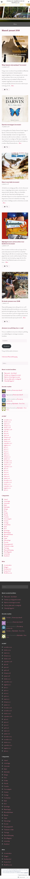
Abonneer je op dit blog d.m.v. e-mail (12, 328)
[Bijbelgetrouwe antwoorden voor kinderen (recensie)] (7, 266)
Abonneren (6, 346)
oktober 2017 (7, 441)
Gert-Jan (8, 390)
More (12, 86)
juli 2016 (6, 468)
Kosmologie (7, 530)
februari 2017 (7, 457)
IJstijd (5, 527)
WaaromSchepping (8, 550)
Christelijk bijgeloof (9, 381)
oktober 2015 (7, 484)
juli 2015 (6, 490)
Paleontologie (7, 540)
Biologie (6, 509)
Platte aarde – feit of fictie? (10, 373)
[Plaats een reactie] (5, 207)
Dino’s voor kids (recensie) (10, 182)
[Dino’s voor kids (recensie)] (7, 207)
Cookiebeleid (26, 872)
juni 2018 (6, 433)
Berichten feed (7, 569)
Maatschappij (7, 532)
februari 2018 (7, 437)
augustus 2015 (7, 488)
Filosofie (6, 515)
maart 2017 (6, 455)
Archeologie (7, 501)
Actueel (6, 499)
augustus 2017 (7, 445)
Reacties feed (7, 571)
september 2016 (8, 466)
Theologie (6, 548)
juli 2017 (6, 447)
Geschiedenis (7, 525)
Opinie (5, 538)
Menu (15, 24)
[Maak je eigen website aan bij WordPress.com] (15, 2)
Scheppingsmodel (8, 544)
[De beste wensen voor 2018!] (7, 321)
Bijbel (5, 505)
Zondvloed (6, 556)
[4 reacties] (5, 147)
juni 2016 (6, 470)
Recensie (6, 542)
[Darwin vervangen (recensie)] (7, 147)
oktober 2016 (7, 465)
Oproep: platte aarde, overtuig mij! (12, 379)
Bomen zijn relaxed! (17, 390)
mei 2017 (6, 451)
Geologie (6, 523)
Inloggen (6, 567)
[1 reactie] (5, 89)
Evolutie (6, 513)
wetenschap (7, 554)
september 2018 (8, 429)
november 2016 (8, 463)
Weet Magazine (8, 552)
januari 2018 (7, 439)
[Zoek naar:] (15, 363)
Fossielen (6, 517)
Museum (6, 536)
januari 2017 (7, 459)
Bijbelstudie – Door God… (18, 403)
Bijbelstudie (7, 507)
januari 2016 (7, 478)
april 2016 (6, 474)
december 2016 (8, 461)
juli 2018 (6, 431)
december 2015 (8, 480)
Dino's (5, 511)
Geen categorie (7, 519)
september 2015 (8, 486)
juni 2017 (6, 449)
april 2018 (6, 435)
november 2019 (8, 420)
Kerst (5, 528)
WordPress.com (8, 573)
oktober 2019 (7, 422)
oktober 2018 (7, 428)
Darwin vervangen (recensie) (11, 125)
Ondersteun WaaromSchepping (9, 357)
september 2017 (8, 443)
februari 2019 (7, 426)
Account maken (7, 565)
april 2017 (6, 453)
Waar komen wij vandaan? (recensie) (14, 65)
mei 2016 (6, 472)
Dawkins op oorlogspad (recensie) (12, 375)
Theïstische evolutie (9, 546)
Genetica (6, 521)
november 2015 (8, 482)
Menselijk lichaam (8, 534)
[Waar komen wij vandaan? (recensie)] (7, 89)
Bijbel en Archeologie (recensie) (12, 377)
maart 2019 (6, 424)
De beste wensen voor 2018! (11, 301)
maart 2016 (6, 476)
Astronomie (7, 503)
